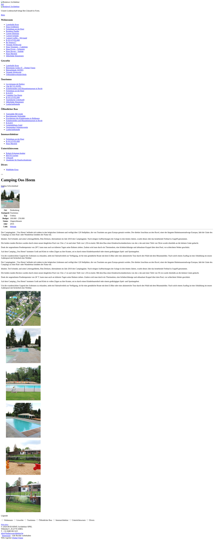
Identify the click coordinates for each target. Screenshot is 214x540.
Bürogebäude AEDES (14, 70)
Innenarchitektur (62, 520)
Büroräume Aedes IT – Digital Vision (20, 68)
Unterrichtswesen (79, 520)
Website (13, 227)
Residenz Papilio (12, 31)
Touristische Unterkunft (15, 100)
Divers (91, 520)
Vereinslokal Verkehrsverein (17, 127)
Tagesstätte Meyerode (14, 114)
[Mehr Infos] (2, 174)
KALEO (9, 93)
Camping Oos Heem (14, 95)
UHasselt (9, 158)
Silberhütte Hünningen (15, 56)
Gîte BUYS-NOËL (13, 86)
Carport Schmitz (12, 36)
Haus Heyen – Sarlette (15, 51)
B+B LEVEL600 (13, 40)
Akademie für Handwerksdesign (18, 160)
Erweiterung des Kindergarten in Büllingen (23, 118)
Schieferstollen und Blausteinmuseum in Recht (24, 88)
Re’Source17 (11, 42)
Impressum (6, 536)
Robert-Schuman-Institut (15, 153)
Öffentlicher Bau (45, 520)
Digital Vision (17, 538)
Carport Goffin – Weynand (16, 38)
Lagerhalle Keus (12, 24)
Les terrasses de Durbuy (15, 84)
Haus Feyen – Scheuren (15, 49)
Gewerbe (20, 520)
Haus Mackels (11, 54)
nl (3, 4)
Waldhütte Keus (12, 169)
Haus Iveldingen (12, 27)
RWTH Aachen (12, 155)
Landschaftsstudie (13, 104)
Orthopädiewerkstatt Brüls (16, 74)
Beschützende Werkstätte (16, 116)
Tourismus (31, 520)
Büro (3, 15)
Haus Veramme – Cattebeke (17, 47)
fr (1, 4)
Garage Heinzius (12, 33)
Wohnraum (8, 520)
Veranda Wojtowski (13, 45)
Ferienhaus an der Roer (15, 29)
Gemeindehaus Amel (14, 125)
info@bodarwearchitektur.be (12, 533)
